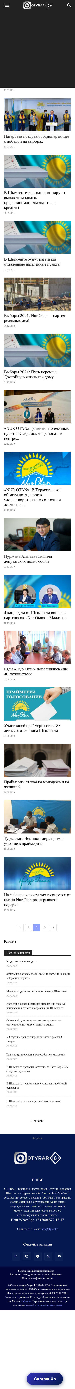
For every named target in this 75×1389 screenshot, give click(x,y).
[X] (48, 1257)
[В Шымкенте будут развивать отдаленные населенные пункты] (37, 237)
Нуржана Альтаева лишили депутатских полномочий (28, 559)
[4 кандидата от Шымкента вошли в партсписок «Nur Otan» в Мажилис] (37, 591)
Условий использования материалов (44, 1305)
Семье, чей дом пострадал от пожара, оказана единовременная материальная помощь (33, 1022)
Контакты (57, 1274)
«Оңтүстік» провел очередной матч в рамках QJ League (35, 1039)
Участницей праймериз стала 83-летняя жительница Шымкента (33, 728)
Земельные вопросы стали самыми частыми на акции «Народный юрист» (38, 976)
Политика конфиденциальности (37, 1278)
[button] (6, 5)
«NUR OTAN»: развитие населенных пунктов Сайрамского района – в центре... (36, 433)
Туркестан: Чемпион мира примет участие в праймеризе (34, 841)
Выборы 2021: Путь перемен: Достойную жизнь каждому (30, 374)
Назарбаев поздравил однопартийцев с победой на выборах (37, 139)
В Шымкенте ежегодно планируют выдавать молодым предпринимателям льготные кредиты (34, 200)
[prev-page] (20, 927)
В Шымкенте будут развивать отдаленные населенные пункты (32, 262)
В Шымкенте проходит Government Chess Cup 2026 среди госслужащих (37, 1069)
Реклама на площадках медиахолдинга (29, 1274)
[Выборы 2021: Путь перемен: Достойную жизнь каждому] (37, 350)
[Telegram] (38, 1257)
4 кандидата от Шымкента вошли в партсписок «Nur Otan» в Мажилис (35, 615)
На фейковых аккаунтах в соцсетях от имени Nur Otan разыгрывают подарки (37, 899)
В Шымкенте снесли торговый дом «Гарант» (33, 1101)
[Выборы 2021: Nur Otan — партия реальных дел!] (37, 294)
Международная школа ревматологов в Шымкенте (36, 991)
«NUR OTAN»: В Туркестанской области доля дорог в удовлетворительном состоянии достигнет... (33, 497)
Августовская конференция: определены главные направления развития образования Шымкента (35, 1006)
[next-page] (53, 927)
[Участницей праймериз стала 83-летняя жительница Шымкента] (37, 703)
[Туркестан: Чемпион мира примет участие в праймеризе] (37, 816)
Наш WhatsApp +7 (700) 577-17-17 (37, 1220)
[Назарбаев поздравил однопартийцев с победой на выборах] (37, 114)
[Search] (69, 5)
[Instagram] (27, 1256)
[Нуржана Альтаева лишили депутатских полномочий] (37, 534)
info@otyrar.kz (49, 1229)
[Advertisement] (37, 50)
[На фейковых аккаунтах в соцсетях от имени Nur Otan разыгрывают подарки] (37, 873)
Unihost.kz (26, 1301)
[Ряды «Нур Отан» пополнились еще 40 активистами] (37, 647)
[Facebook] (16, 1257)
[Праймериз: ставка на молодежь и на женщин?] (37, 760)
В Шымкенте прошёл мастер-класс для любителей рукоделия (36, 1085)
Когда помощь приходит (21, 961)
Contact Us (45, 1379)
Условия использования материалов (36, 1271)
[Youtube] (59, 1257)
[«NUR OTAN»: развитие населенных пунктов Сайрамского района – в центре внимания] (37, 406)
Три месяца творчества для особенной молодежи (35, 1054)
